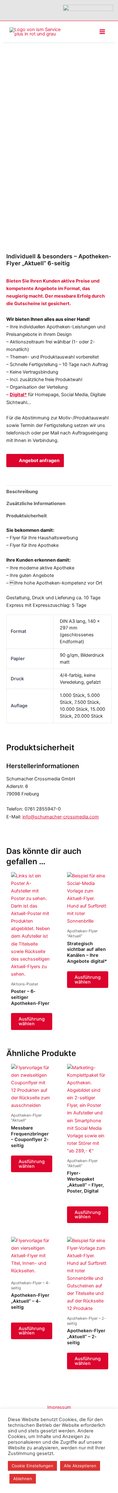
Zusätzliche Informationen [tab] (35, 503)
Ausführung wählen (32, 1021)
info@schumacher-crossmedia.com (60, 817)
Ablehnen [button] (22, 1478)
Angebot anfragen (39, 460)
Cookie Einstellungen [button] (32, 1465)
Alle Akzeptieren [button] (80, 1465)
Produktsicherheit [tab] (26, 516)
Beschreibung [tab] (22, 491)
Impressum (59, 1407)
